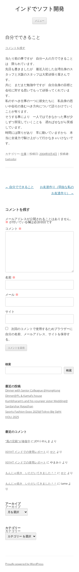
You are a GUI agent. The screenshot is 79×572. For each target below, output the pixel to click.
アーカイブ (13, 506)
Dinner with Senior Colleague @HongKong (32, 390)
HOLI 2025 (12, 417)
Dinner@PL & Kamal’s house (23, 396)
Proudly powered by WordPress (24, 564)
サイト (9, 311)
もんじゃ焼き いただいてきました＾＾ (31, 473)
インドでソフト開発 (39, 8)
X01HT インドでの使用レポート (25, 452)
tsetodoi (10, 159)
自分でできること (19, 187)
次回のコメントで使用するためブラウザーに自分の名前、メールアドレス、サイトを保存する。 (39, 334)
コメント (13, 228)
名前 (10, 277)
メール (11, 294)
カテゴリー (13, 530)
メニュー (39, 20)
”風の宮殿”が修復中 (17, 441)
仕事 (24, 154)
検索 (8, 364)
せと (53, 452)
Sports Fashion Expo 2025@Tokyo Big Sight (33, 412)
